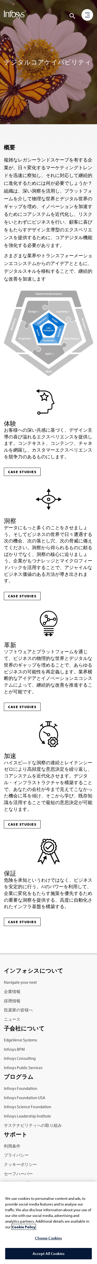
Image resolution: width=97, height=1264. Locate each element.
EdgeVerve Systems (20, 1039)
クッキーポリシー (20, 1164)
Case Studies (22, 471)
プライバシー (16, 1155)
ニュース (12, 1019)
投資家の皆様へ (18, 1009)
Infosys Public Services (23, 1067)
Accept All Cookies (49, 1253)
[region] (48, 1223)
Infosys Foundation (20, 1088)
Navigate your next (20, 982)
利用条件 (12, 1146)
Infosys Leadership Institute (27, 1116)
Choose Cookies (48, 1238)
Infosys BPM (14, 1049)
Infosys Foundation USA (24, 1097)
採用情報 (12, 1000)
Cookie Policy (23, 1226)
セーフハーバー (18, 1173)
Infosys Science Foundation (27, 1106)
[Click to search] (72, 16)
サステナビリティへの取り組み (33, 1125)
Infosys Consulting (20, 1058)
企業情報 (12, 991)
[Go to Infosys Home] (15, 15)
